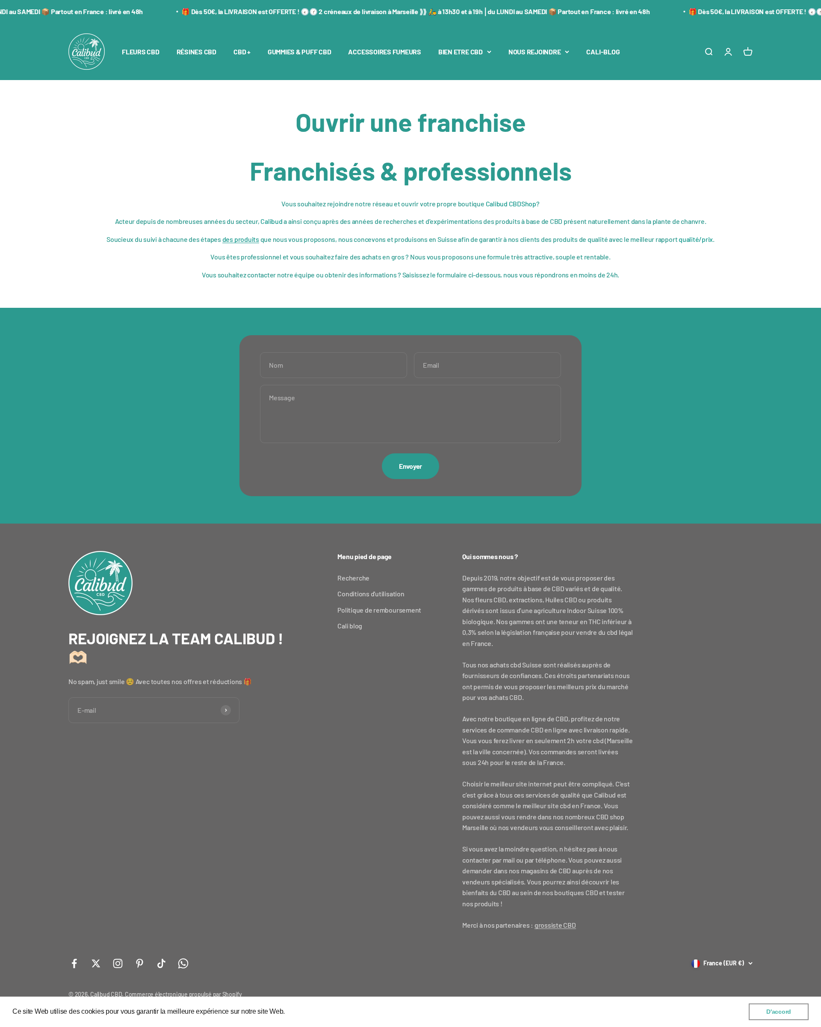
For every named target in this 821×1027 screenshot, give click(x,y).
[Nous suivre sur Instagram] (118, 963)
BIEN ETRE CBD (460, 52)
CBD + (242, 52)
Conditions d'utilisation (370, 593)
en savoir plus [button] (308, 1011)
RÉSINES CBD (196, 52)
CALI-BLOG (603, 52)
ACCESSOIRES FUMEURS (384, 52)
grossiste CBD (555, 925)
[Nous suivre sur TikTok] (161, 963)
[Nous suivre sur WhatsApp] (183, 963)
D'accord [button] (778, 1011)
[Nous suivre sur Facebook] (74, 963)
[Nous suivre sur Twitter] (96, 963)
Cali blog (349, 626)
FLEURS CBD (140, 52)
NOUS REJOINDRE (534, 52)
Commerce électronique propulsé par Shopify (183, 994)
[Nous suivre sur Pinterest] (139, 963)
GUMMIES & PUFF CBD (299, 52)
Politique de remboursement (379, 610)
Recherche (353, 578)
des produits (240, 239)
